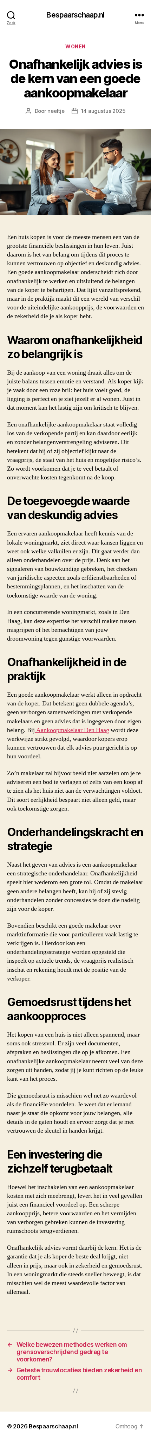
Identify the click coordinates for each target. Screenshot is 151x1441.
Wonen (75, 46)
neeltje (55, 111)
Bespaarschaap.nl (75, 15)
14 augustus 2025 (103, 111)
